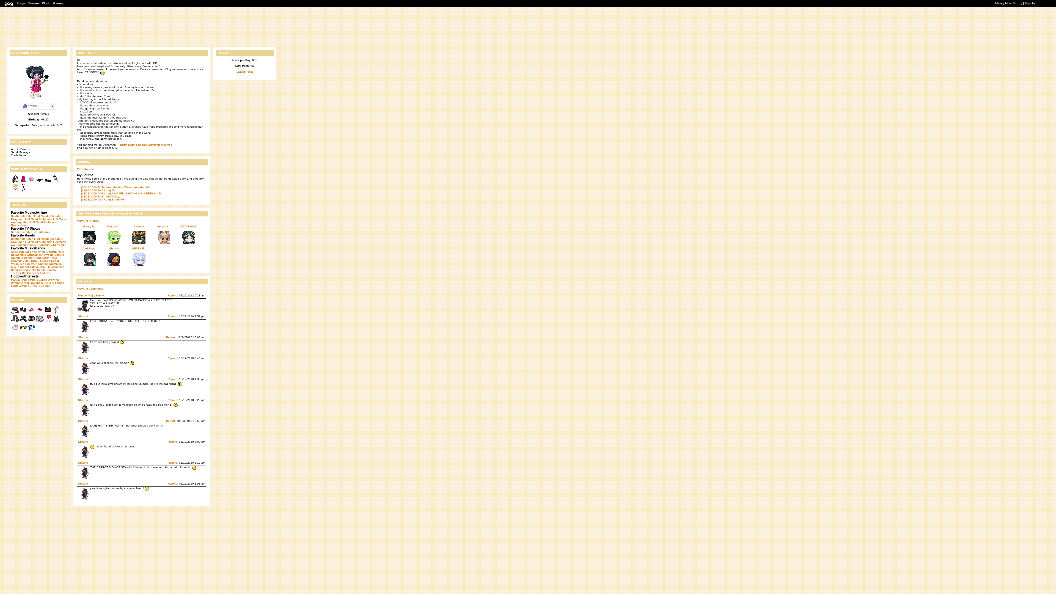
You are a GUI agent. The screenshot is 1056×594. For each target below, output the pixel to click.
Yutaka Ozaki (38, 266)
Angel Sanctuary (41, 244)
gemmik (16, 260)
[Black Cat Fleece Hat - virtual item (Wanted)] (48, 312)
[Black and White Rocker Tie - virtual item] (23, 191)
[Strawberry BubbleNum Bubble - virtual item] (32, 182)
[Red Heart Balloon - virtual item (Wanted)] (48, 321)
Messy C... (114, 226)
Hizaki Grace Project (45, 260)
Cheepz (139, 226)
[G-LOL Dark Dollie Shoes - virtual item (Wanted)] (23, 312)
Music (34, 279)
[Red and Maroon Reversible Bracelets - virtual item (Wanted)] (40, 312)
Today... (101, 196)
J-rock (25, 282)
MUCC (46, 272)
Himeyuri (31, 263)
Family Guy (29, 231)
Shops (21, 3)
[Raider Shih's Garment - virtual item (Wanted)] (56, 321)
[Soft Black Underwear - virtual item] (40, 182)
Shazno (114, 248)
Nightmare (56, 263)
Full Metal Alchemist (38, 219)
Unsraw (43, 263)
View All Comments (90, 288)
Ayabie (49, 254)
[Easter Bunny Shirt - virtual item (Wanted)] (32, 330)
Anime (25, 279)
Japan (43, 279)
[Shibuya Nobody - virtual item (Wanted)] (23, 330)
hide (14, 266)
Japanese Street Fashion (47, 282)
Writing (15, 282)
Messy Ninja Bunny (91, 295)
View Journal (86, 168)
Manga (15, 279)
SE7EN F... (139, 248)
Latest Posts (245, 71)
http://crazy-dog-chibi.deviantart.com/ (145, 144)
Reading (44, 285)
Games (58, 3)
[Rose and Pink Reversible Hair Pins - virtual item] (15, 191)
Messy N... (89, 226)
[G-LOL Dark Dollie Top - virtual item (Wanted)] (23, 321)
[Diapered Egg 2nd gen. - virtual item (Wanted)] (15, 330)
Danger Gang (33, 257)
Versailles (17, 263)
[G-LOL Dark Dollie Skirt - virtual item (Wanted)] (32, 321)
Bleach (55, 216)
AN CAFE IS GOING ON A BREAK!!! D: (121, 193)
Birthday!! (103, 199)
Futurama (44, 231)
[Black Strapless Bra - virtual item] (48, 182)
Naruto (45, 216)
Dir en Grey (33, 251)
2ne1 (38, 272)
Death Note (18, 216)
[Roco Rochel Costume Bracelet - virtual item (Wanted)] (32, 312)
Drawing (53, 279)
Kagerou (23, 266)
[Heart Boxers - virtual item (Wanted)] (40, 321)
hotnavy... (163, 226)
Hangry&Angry (21, 269)
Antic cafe (17, 251)
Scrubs (16, 231)
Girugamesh (35, 254)
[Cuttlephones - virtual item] (15, 182)
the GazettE (49, 251)
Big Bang (28, 272)
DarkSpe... (89, 248)
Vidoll (26, 260)
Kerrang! (59, 244)
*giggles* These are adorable (115, 187)
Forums (34, 3)
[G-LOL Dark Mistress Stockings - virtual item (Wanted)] (15, 321)
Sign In (1030, 3)
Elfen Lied (33, 216)
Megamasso (56, 266)
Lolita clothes (20, 285)
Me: (98, 190)
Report (172, 295)
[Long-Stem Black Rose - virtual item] (56, 182)
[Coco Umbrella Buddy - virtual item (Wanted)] (15, 312)
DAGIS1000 (188, 226)
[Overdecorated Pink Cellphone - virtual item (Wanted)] (56, 312)
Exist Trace (49, 257)
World (46, 3)
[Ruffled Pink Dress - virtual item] (23, 182)
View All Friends (88, 220)
